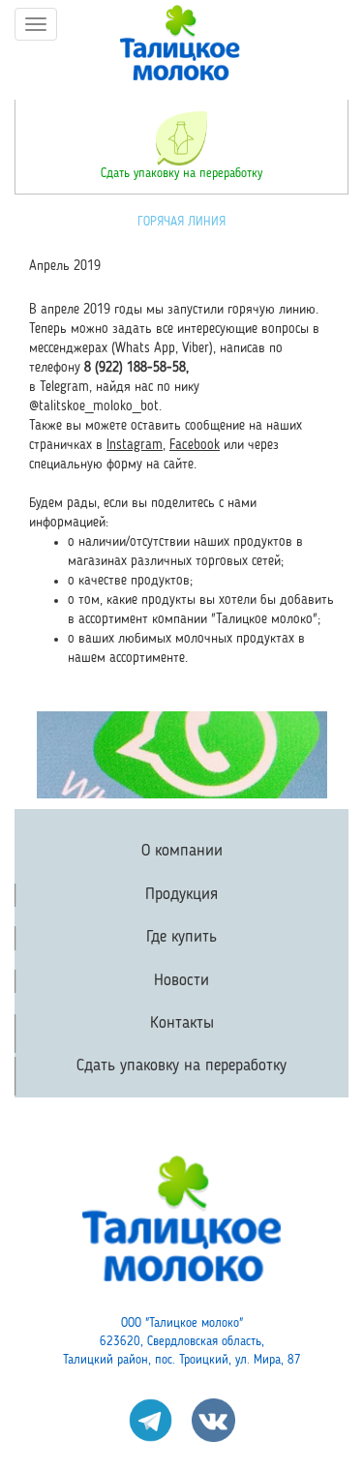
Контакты (182, 1023)
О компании (182, 851)
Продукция (181, 894)
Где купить (181, 937)
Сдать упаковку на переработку (181, 173)
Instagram (134, 445)
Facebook (194, 445)
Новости (181, 981)
